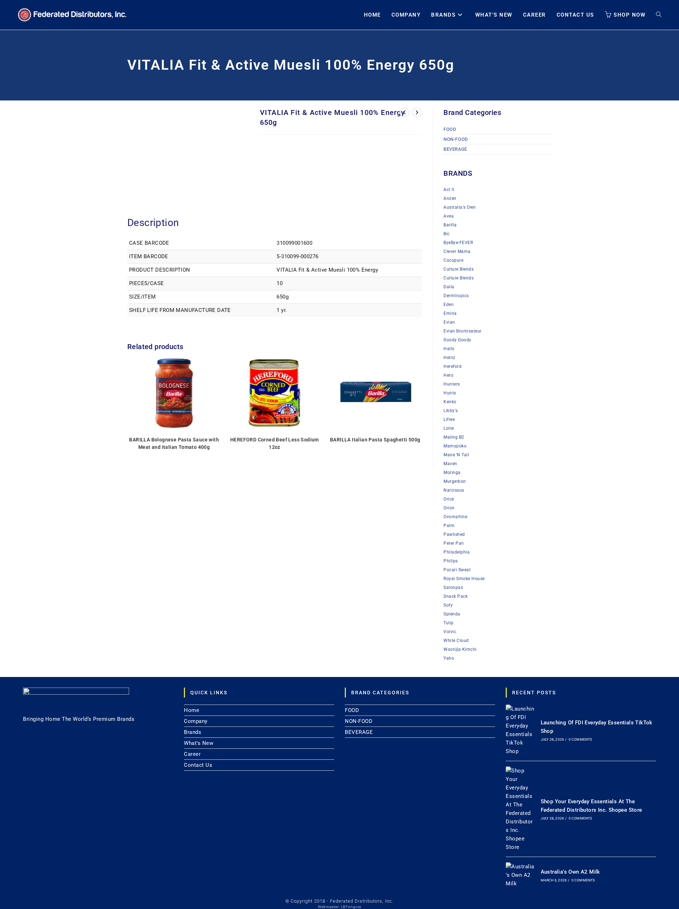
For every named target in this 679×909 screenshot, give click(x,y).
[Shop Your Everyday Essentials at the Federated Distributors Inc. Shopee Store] (520, 808)
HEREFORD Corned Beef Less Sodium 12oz (274, 443)
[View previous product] (405, 112)
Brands (192, 732)
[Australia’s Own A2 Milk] (520, 875)
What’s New (198, 743)
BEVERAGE (455, 149)
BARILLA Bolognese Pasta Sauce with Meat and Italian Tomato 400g (174, 443)
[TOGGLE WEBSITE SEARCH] (659, 15)
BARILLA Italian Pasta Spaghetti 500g (375, 439)
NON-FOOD (455, 139)
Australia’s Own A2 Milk (570, 872)
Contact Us (198, 765)
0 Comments (580, 739)
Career (192, 754)
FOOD (449, 129)
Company (196, 721)
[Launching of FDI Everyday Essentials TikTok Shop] (520, 730)
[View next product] (417, 112)
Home (191, 710)
